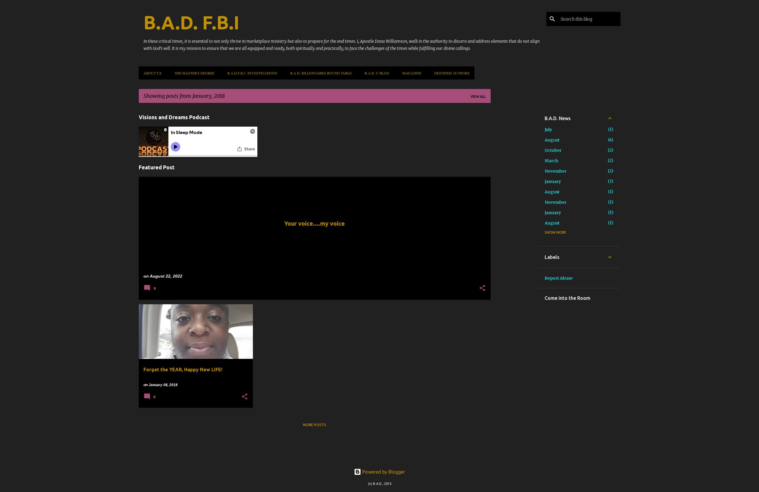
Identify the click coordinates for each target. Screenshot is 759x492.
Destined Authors (452, 73)
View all (478, 96)
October (553, 150)
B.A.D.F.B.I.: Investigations (252, 73)
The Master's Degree (194, 73)
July (548, 129)
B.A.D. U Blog (377, 73)
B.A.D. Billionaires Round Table (321, 73)
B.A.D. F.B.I (191, 22)
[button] (482, 288)
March (551, 160)
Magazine (411, 73)
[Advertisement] (514, 197)
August (552, 140)
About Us (152, 73)
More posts (314, 425)
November (556, 171)
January (553, 181)
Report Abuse (559, 278)
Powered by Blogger (383, 472)
